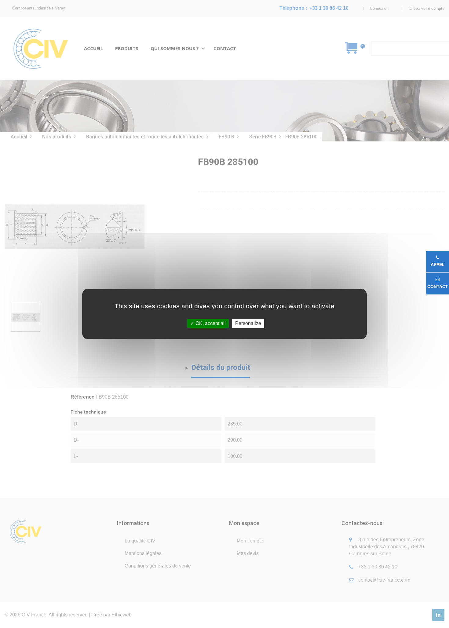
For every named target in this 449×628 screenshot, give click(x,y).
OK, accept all (210, 323)
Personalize (248, 323)
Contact (437, 286)
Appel (438, 264)
